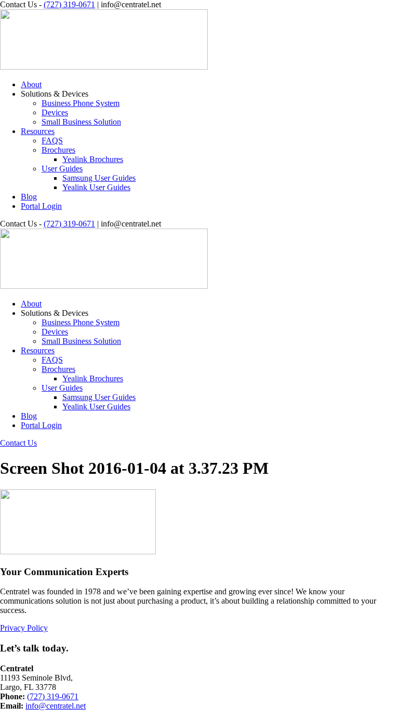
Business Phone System (80, 103)
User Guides (62, 168)
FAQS (52, 140)
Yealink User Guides (96, 187)
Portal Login (41, 206)
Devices (55, 112)
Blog (29, 196)
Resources (38, 131)
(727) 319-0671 (69, 4)
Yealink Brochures (92, 159)
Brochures (58, 149)
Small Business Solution (81, 121)
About (31, 84)
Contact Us (18, 442)
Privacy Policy (24, 627)
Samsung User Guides (99, 178)
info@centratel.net (55, 705)
